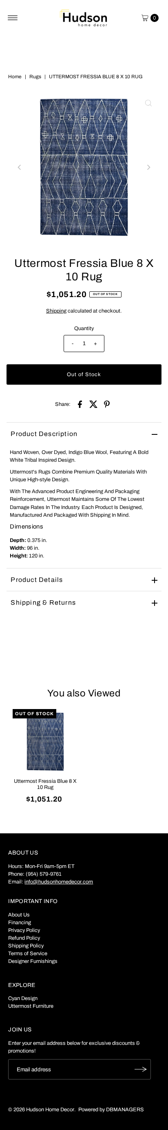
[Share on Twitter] (93, 404)
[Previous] (20, 167)
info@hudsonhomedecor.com (58, 882)
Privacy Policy (24, 930)
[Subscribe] (140, 1069)
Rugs (35, 76)
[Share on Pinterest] (107, 404)
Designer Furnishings (32, 961)
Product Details (37, 579)
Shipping (56, 311)
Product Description (44, 433)
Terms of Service (27, 953)
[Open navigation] (13, 18)
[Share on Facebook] (80, 404)
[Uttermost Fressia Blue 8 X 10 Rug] (45, 741)
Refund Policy (24, 938)
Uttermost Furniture (30, 1006)
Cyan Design (23, 998)
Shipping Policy (26, 946)
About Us (19, 915)
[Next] (148, 167)
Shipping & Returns (43, 602)
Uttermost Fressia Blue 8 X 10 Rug (45, 784)
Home (15, 76)
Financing (19, 922)
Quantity (84, 328)
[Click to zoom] (148, 103)
